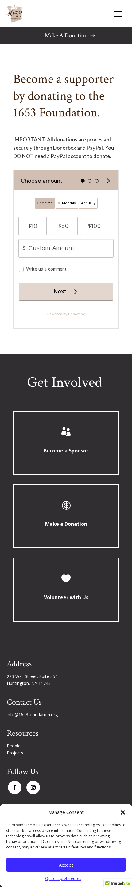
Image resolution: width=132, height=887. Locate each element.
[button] (123, 812)
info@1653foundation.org (32, 714)
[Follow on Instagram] (33, 787)
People (14, 746)
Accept (66, 865)
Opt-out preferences (63, 878)
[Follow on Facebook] (14, 787)
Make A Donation (66, 35)
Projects (15, 753)
